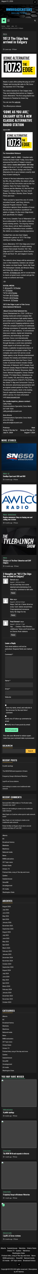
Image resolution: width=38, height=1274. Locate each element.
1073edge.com (15, 273)
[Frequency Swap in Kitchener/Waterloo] (19, 1175)
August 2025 (7, 932)
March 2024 (6, 986)
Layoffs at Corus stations (11, 781)
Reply (13, 593)
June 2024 (6, 977)
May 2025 (6, 941)
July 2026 (6, 910)
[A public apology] (19, 1093)
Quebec (5, 876)
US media (6, 889)
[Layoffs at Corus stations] (19, 1216)
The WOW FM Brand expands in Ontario (15, 771)
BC (8, 473)
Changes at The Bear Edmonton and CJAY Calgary (17, 561)
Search (8, 745)
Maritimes (6, 849)
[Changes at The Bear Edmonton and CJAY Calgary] (19, 541)
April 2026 (6, 919)
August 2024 (7, 970)
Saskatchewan (12, 514)
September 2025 (8, 929)
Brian (15, 49)
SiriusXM (5, 882)
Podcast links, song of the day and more (16, 872)
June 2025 (6, 938)
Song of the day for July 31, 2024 (10, 430)
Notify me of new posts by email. (18, 725)
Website (8, 697)
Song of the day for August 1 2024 (27, 430)
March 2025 (6, 948)
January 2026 (7, 922)
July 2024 (6, 973)
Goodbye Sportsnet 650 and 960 (14, 476)
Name (7, 681)
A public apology (8, 766)
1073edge (16, 288)
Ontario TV (6, 869)
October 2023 (7, 1002)
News (4, 855)
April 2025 (6, 945)
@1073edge (13, 293)
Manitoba (6, 845)
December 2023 (8, 996)
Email (7, 689)
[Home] (4, 20)
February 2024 (7, 989)
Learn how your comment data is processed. (18, 738)
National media (7, 852)
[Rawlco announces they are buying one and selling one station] (19, 498)
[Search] (35, 21)
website (17, 102)
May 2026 (6, 916)
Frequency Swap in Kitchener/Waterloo (15, 776)
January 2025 (7, 954)
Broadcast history (8, 842)
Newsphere (33, 1269)
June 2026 (6, 913)
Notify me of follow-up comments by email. (18, 720)
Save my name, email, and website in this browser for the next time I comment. (19, 710)
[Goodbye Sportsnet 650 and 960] (19, 457)
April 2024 (6, 983)
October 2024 (7, 964)
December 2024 (8, 957)
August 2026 (7, 906)
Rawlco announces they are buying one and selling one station (17, 518)
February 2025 (7, 951)
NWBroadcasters (19, 9)
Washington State (8, 892)
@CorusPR (8, 288)
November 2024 (8, 961)
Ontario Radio (7, 865)
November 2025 (8, 925)
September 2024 (8, 967)
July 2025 (6, 935)
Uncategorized (7, 885)
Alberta (5, 34)
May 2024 (6, 980)
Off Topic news (8, 862)
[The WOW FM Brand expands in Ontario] (19, 1134)
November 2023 (8, 999)
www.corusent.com (13, 397)
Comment (9, 654)
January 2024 (7, 992)
